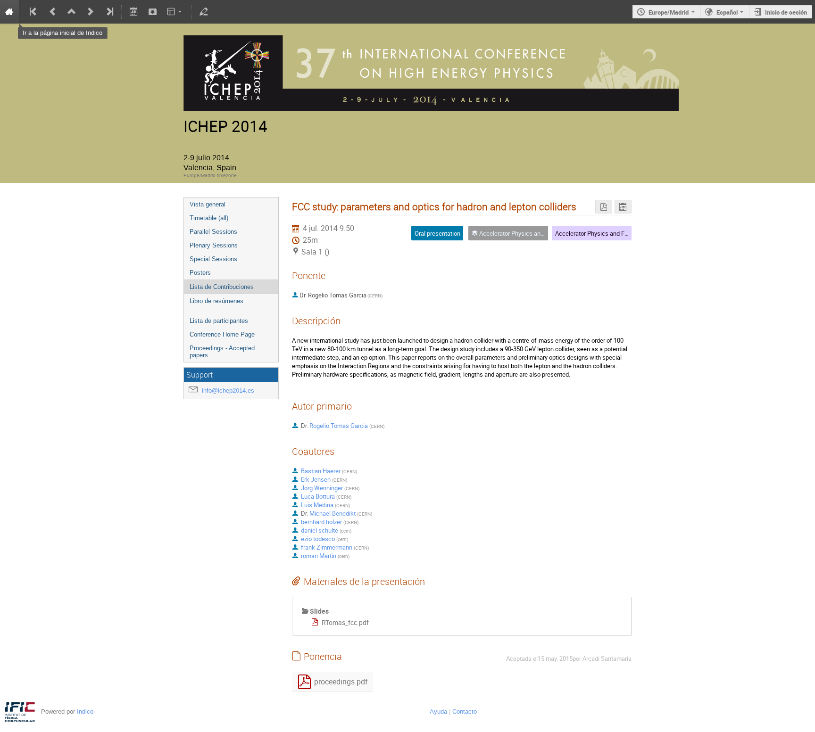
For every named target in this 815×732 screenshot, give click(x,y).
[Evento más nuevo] (90, 12)
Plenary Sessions (214, 245)
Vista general (207, 204)
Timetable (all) (209, 218)
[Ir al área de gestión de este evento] (203, 12)
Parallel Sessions (213, 231)
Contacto (464, 711)
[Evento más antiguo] (52, 12)
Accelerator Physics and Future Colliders (609, 233)
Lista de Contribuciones (222, 286)
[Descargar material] (152, 12)
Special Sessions (213, 259)
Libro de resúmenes (216, 300)
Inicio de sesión (786, 12)
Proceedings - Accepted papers (222, 352)
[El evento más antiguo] (34, 12)
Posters (200, 272)
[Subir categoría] (71, 12)
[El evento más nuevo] (109, 12)
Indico (85, 711)
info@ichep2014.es (228, 391)
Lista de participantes (219, 320)
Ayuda (438, 711)
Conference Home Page (222, 334)
